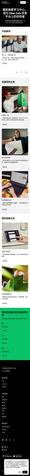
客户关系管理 (6, 158)
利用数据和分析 (7, 200)
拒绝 (19, 472)
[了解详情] (15, 99)
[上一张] (21, 72)
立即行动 (23, 2)
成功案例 (4, 339)
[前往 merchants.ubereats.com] (5, 2)
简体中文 (6, 447)
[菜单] (27, 2)
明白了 (25, 472)
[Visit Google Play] (7, 456)
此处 (25, 466)
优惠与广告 (5, 115)
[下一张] (26, 72)
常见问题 (4, 327)
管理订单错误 (6, 251)
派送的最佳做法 (7, 294)
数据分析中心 (6, 351)
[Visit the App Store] (17, 456)
